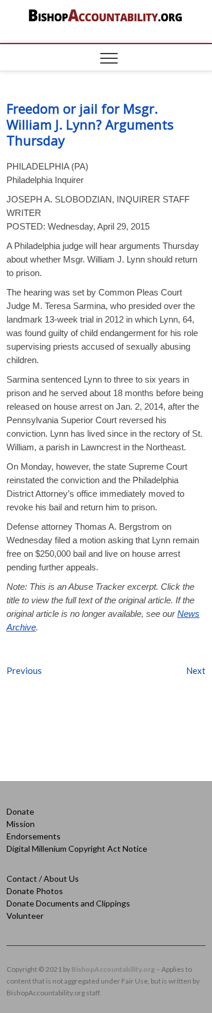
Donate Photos (34, 891)
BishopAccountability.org (113, 969)
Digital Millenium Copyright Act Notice (76, 848)
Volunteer (25, 916)
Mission (20, 824)
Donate (20, 811)
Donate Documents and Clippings (68, 903)
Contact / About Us (42, 878)
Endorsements (33, 836)
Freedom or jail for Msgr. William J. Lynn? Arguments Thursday (90, 124)
